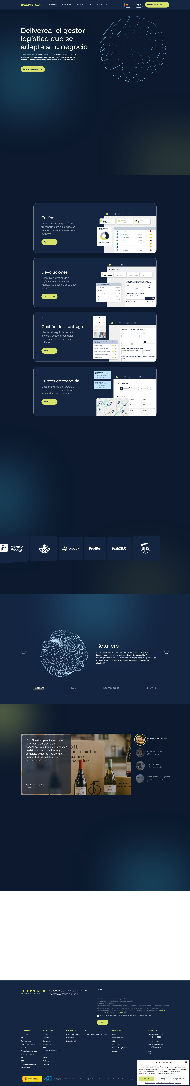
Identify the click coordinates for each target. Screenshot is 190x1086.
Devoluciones (26, 1041)
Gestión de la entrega (28, 1044)
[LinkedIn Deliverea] (150, 1052)
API (113, 1041)
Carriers (46, 1038)
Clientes (46, 1064)
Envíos (23, 1038)
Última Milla (52, 5)
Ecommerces (25, 1068)
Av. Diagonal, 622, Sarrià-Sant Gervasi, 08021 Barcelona (155, 1044)
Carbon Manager (72, 1034)
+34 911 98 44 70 (154, 1037)
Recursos (100, 5)
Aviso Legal (178, 1083)
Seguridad (116, 1044)
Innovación (80, 5)
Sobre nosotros (118, 1038)
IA (91, 5)
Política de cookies (150, 1083)
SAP (44, 1047)
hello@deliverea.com (123, 1012)
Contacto (115, 1051)
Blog (114, 1034)
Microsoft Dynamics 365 (52, 1051)
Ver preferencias (179, 1079)
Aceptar (146, 1079)
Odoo (45, 1054)
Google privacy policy (134, 1079)
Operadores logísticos (29, 1064)
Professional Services (29, 1051)
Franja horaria (71, 1041)
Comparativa (47, 1041)
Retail (23, 1058)
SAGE (45, 1058)
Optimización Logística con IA (96, 1034)
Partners (46, 1061)
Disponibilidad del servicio (145, 477)
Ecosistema (66, 5)
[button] (186, 1062)
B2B (22, 1061)
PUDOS (23, 1048)
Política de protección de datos (165, 1083)
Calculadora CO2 (72, 1038)
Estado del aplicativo (120, 1048)
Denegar (163, 1079)
